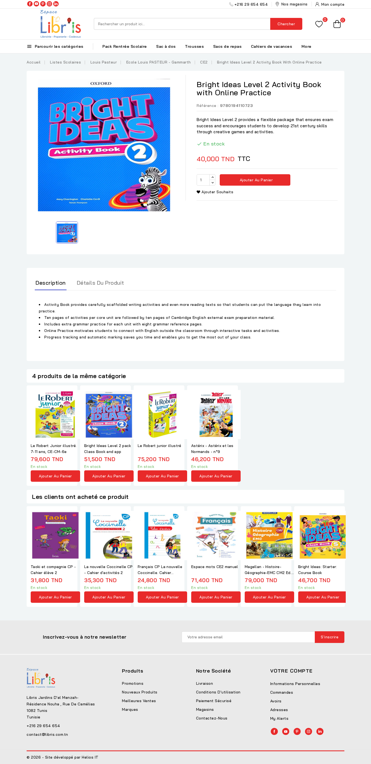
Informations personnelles (295, 683)
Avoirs (276, 701)
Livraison (204, 683)
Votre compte (291, 671)
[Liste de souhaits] (319, 24)
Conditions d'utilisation (218, 692)
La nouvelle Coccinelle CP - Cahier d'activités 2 (108, 569)
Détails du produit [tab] (100, 282)
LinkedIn (56, 4)
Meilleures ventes (139, 700)
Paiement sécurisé (214, 700)
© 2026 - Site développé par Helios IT (63, 757)
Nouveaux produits (140, 692)
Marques (130, 709)
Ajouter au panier (255, 179)
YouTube (36, 4)
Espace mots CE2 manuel (214, 566)
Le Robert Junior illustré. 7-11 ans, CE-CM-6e (54, 448)
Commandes (281, 692)
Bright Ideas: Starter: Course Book (317, 569)
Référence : (208, 105)
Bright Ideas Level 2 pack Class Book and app (107, 448)
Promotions (132, 683)
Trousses (194, 46)
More (306, 46)
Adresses (279, 709)
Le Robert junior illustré (159, 445)
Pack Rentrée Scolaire (124, 46)
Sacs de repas (227, 46)
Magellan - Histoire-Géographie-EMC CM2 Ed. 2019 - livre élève (268, 570)
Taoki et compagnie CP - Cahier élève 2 (53, 569)
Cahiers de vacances (271, 46)
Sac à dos (166, 46)
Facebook (30, 4)
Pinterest (43, 4)
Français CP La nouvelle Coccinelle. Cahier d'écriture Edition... (160, 570)
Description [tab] (51, 282)
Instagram (49, 4)
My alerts (279, 718)
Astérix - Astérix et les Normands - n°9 (212, 448)
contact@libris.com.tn (47, 734)
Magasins (205, 709)
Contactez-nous (212, 718)
